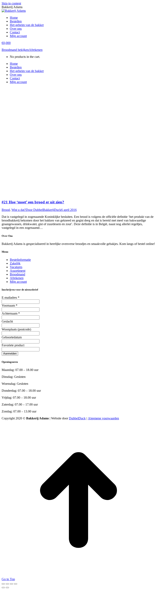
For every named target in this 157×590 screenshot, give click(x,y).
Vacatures (16, 267)
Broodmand (17, 274)
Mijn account (18, 281)
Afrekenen (36, 50)
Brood (6, 210)
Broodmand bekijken (15, 50)
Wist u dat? (18, 210)
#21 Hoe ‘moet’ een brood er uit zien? (33, 202)
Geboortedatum (12, 337)
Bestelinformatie (20, 259)
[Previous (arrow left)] (3, 587)
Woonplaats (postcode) (16, 329)
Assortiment (17, 270)
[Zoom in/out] (15, 584)
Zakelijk (15, 263)
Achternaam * (11, 313)
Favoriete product (13, 345)
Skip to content (11, 3)
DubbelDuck (77, 418)
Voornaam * (9, 305)
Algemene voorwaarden (103, 418)
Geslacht (7, 321)
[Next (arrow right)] (7, 587)
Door (43, 210)
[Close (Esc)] (3, 584)
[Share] (7, 584)
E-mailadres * (10, 297)
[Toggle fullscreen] (11, 584)
